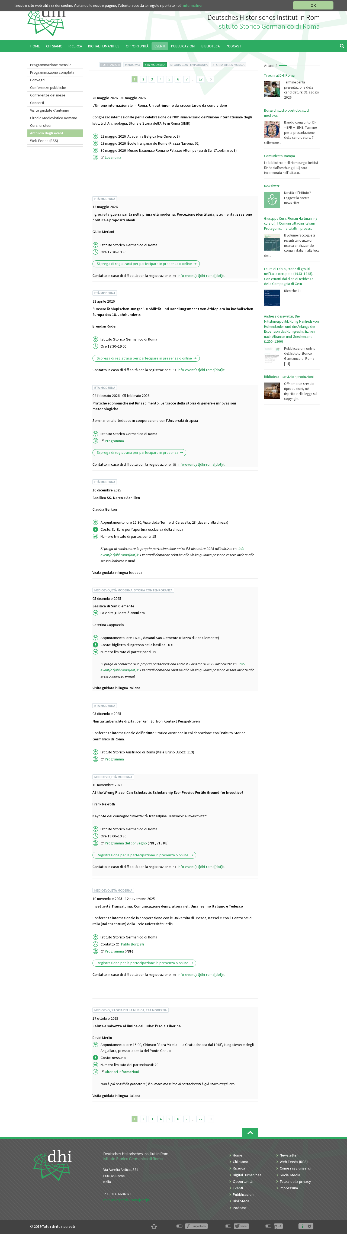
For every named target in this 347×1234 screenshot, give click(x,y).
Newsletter (271, 186)
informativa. (193, 5)
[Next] (211, 79)
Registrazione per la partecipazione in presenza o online (142, 855)
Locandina (113, 157)
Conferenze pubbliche (48, 87)
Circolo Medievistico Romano (53, 117)
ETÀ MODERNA (155, 65)
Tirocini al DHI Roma (279, 75)
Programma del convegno (126, 843)
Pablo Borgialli (132, 944)
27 (201, 79)
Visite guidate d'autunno (49, 110)
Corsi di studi (40, 125)
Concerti (37, 102)
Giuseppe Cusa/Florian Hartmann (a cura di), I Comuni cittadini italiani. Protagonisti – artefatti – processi (290, 223)
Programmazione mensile (51, 64)
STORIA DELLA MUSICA (229, 65)
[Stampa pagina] (154, 1226)
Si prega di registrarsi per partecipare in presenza (137, 452)
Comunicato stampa (279, 156)
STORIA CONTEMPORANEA (189, 65)
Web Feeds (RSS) (44, 140)
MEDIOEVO (132, 65)
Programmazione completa (52, 72)
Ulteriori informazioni (122, 1071)
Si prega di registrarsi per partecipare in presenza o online (144, 263)
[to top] (250, 1132)
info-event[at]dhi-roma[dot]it (201, 275)
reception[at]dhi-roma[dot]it (126, 1199)
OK (313, 5)
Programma (114, 440)
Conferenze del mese (47, 95)
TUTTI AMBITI (110, 65)
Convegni (37, 79)
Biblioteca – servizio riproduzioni (289, 376)
